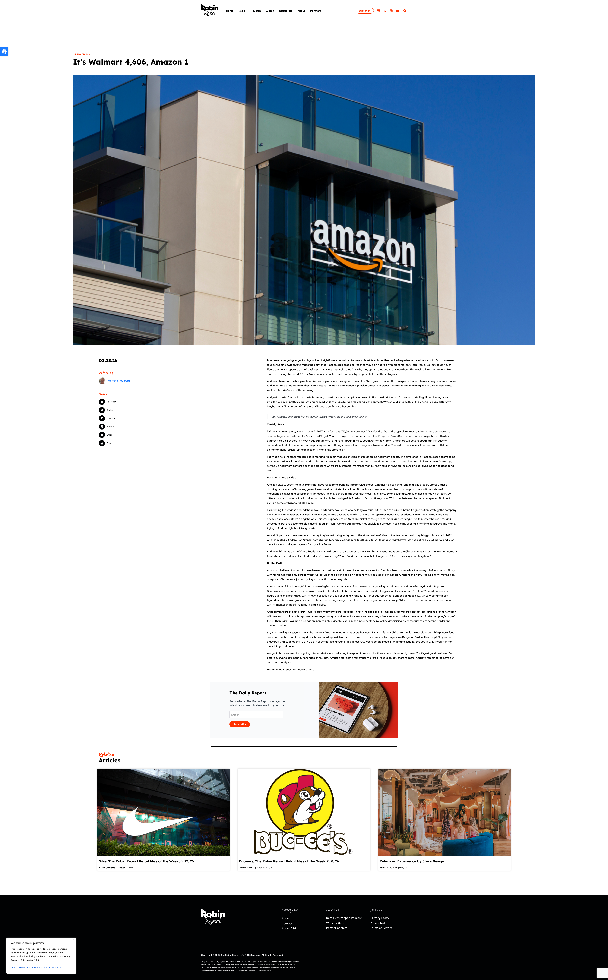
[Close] (74, 939)
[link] (4, 51)
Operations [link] (81, 54)
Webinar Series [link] (336, 923)
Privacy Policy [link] (379, 918)
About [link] (286, 918)
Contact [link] (287, 923)
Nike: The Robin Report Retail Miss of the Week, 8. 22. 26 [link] (146, 861)
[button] (246, 10)
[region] (41, 956)
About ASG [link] (289, 928)
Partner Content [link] (336, 928)
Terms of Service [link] (381, 928)
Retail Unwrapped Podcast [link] (344, 918)
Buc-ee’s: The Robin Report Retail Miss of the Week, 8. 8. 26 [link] (289, 861)
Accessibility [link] (378, 923)
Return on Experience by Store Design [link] (412, 861)
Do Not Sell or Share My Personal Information (36, 967)
